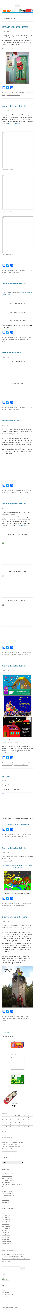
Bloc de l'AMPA (6, 1182)
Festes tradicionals (25, 337)
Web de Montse (6, 1239)
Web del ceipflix (6, 1202)
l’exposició (6, 751)
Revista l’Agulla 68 (7, 1149)
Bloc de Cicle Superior (8, 1180)
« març (4, 1131)
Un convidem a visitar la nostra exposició (17, 824)
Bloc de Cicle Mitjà (7, 1178)
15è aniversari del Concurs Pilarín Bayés (13, 1142)
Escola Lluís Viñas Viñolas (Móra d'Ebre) (13, 1257)
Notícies (28, 490)
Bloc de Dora (5, 1217)
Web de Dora (5, 1232)
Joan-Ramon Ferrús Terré (13, 95)
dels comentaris (7, 1294)
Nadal (22, 93)
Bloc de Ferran (6, 1219)
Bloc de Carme (6, 1215)
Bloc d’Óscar (5, 1213)
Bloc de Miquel (6, 1226)
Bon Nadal (6, 776)
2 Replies (4, 508)
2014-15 (18, 270)
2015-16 (18, 93)
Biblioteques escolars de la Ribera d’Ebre (13, 1254)
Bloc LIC (4, 1187)
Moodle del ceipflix (7, 1198)
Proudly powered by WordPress (10, 1307)
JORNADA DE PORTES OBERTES (15, 27)
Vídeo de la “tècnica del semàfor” (11, 1146)
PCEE (19, 1018)
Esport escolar (20, 1016)
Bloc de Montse (6, 1228)
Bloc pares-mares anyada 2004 (10, 1189)
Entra (3, 1290)
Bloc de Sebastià (6, 1230)
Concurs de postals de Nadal (14, 503)
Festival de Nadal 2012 (11, 353)
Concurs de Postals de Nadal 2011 (16, 666)
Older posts (6, 1032)
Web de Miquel (6, 1237)
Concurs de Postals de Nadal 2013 (16, 283)
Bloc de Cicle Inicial (7, 1176)
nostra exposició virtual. (15, 123)
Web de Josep (6, 1235)
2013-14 (18, 337)
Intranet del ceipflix (7, 1191)
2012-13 (18, 407)
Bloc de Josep (5, 1224)
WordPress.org (6, 1297)
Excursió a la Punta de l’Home (14, 917)
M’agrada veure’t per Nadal (13, 420)
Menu (17, 5)
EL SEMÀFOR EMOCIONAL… (9, 1151)
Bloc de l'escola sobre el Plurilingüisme (12, 1184)
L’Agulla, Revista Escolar (8, 1193)
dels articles (6, 1292)
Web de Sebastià (6, 1243)
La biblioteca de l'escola (8, 1195)
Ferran (4, 1020)
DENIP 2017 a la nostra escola (10, 1144)
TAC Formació (5, 1200)
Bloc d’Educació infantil (8, 1174)
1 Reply (4, 288)
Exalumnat (18, 490)
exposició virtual (23, 525)
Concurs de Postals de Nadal (14, 106)
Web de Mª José (6, 1241)
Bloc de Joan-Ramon (7, 1222)
